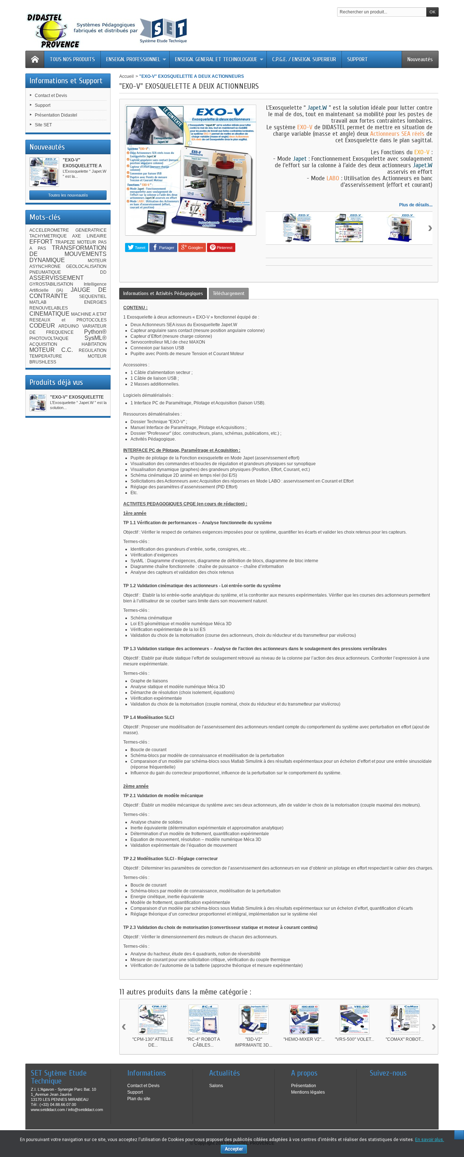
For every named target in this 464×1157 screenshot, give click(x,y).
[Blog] (375, 1084)
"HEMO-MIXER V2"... (303, 1039)
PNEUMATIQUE (45, 272)
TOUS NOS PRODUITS (72, 59)
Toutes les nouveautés (68, 195)
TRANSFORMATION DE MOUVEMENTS (68, 251)
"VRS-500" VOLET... (354, 1039)
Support (42, 105)
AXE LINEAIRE (89, 236)
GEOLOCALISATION (86, 266)
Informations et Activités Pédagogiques (163, 293)
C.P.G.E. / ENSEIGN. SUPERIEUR (304, 59)
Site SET (43, 124)
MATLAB (37, 302)
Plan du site (138, 1098)
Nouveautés (420, 59)
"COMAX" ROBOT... (405, 1039)
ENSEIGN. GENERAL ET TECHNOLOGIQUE (216, 59)
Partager (166, 247)
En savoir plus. (429, 1139)
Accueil (126, 76)
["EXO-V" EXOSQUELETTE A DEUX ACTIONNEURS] (44, 172)
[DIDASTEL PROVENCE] (106, 31)
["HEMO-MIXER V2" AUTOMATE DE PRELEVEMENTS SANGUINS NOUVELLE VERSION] (304, 1019)
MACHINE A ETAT (89, 314)
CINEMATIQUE (49, 314)
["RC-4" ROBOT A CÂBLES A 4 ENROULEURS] (203, 1019)
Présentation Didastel (56, 115)
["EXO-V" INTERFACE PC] (349, 228)
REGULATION (93, 350)
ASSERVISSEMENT (56, 278)
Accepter (234, 1149)
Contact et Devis (51, 95)
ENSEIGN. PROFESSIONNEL (133, 59)
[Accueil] (35, 59)
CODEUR (42, 326)
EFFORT (41, 242)
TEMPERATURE (45, 356)
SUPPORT (357, 59)
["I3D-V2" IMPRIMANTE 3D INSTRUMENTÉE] (253, 1019)
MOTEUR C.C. (51, 350)
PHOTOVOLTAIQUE (49, 338)
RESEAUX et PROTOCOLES (68, 320)
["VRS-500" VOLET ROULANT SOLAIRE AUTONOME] (354, 1019)
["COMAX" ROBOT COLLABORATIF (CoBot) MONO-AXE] (404, 1019)
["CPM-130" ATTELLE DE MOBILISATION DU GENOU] (152, 1019)
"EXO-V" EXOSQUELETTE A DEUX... (82, 165)
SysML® (95, 338)
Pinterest (224, 247)
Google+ (195, 247)
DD (103, 272)
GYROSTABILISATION (51, 284)
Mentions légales (308, 1092)
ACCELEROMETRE (49, 230)
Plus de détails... (415, 204)
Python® (95, 332)
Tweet (139, 247)
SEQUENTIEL (93, 296)
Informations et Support (66, 80)
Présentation (303, 1085)
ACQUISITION (43, 344)
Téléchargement (229, 293)
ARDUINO (68, 326)
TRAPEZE (65, 242)
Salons (216, 1085)
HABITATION (94, 344)
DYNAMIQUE (47, 260)
